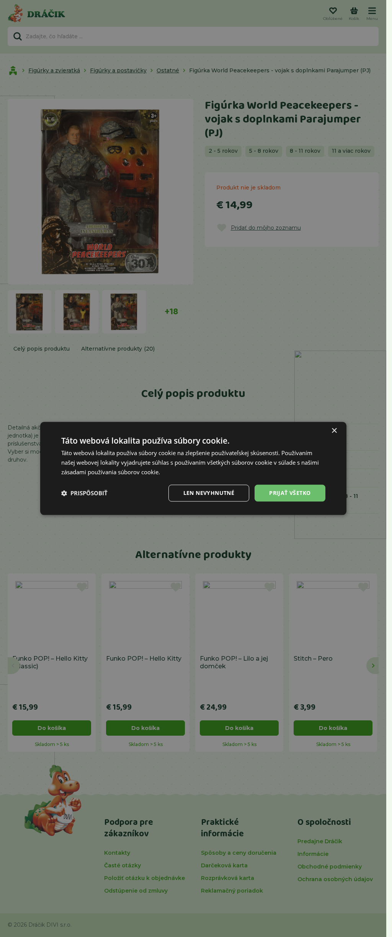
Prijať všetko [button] (289, 492)
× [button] (334, 431)
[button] (84, 493)
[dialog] (193, 468)
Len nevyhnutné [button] (209, 492)
